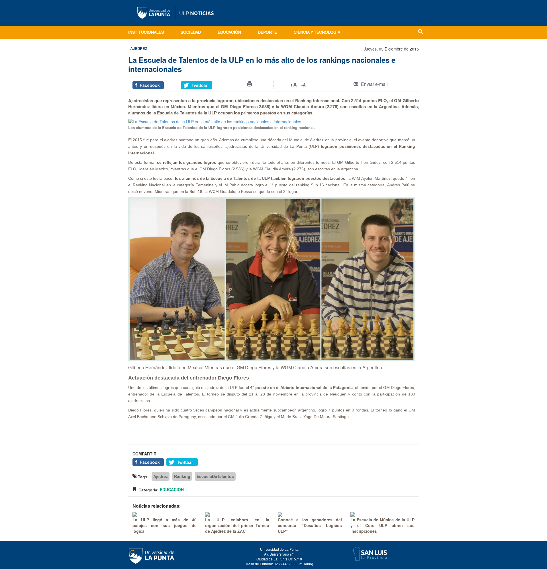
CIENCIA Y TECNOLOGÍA (317, 33)
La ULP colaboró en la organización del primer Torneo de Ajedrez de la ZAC (237, 525)
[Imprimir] (249, 83)
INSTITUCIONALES (146, 33)
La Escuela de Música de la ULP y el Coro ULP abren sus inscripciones (382, 525)
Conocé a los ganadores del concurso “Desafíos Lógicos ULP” (310, 525)
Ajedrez (160, 476)
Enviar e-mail (374, 84)
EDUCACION (172, 489)
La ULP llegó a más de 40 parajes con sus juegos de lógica (164, 525)
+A (293, 84)
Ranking (182, 476)
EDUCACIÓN (229, 33)
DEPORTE (267, 33)
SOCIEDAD (191, 33)
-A (303, 85)
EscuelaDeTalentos (215, 476)
